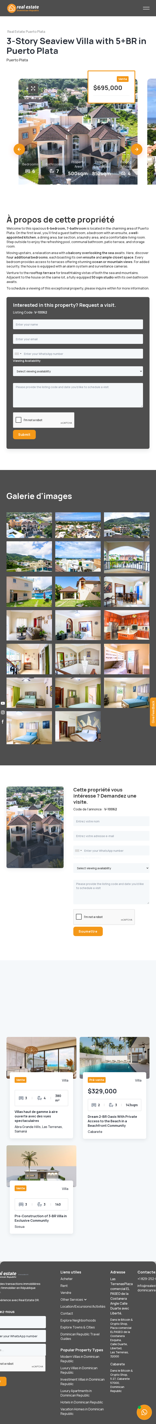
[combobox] (18, 353)
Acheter (67, 1279)
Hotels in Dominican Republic (82, 1402)
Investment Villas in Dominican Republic (83, 1381)
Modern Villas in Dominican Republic (80, 1358)
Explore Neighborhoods (78, 1320)
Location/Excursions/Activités (83, 1306)
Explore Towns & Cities (78, 1327)
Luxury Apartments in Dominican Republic (76, 1393)
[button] (19, 149)
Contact (67, 1313)
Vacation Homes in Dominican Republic (82, 1411)
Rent (64, 1285)
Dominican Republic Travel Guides (80, 1336)
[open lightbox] (33, 88)
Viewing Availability (27, 361)
